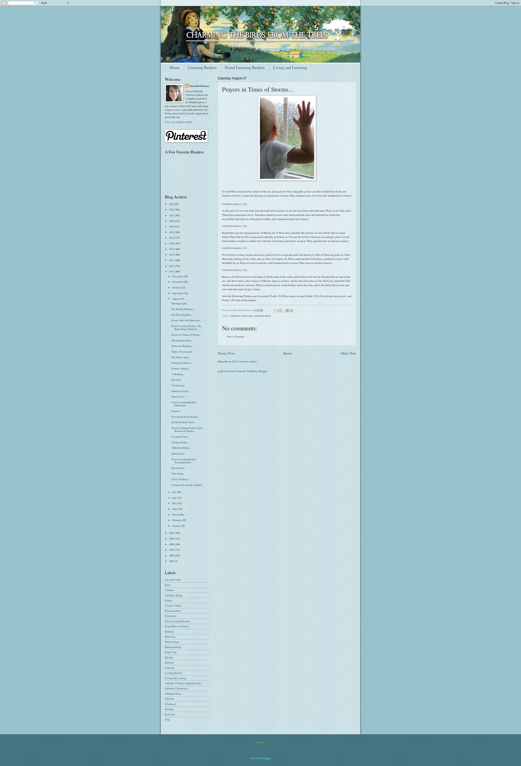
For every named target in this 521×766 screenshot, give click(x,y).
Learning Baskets (202, 67)
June (174, 497)
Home (175, 67)
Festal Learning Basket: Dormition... (184, 403)
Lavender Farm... (180, 436)
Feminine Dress (173, 611)
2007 (172, 550)
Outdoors (169, 698)
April (175, 509)
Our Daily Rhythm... (182, 315)
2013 (172, 260)
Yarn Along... (178, 473)
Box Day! (176, 379)
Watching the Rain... (182, 340)
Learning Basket (173, 673)
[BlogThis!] (280, 310)
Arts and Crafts (173, 579)
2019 (172, 226)
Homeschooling (173, 647)
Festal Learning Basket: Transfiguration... (184, 460)
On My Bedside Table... (183, 422)
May (174, 503)
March (176, 514)
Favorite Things (173, 605)
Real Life (170, 714)
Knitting (169, 662)
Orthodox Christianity (242, 316)
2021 (172, 215)
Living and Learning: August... (187, 485)
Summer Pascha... (180, 391)
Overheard (170, 704)
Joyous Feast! (178, 396)
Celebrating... (178, 385)
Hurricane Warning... (182, 346)
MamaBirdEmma (199, 86)
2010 (172, 533)
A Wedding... (178, 374)
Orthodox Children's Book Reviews (183, 683)
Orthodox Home (262, 316)
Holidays (169, 631)
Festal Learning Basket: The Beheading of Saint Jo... (186, 327)
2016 (172, 243)
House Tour (171, 652)
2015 (172, 249)
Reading (169, 709)
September (178, 293)
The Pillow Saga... (180, 357)
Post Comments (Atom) (244, 361)
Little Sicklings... (180, 479)
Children (169, 590)
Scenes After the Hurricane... (186, 320)
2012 (172, 266)
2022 (172, 209)
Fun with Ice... (178, 468)
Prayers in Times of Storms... (186, 335)
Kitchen (169, 657)
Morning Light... (179, 303)
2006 (172, 555)
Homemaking (172, 642)
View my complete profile (178, 122)
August (176, 298)
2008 (172, 544)
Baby (167, 585)
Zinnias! (175, 411)
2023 (172, 204)
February (177, 520)
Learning (169, 668)
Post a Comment (235, 336)
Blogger (267, 758)
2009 (172, 538)
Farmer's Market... (180, 368)
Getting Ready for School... (185, 417)
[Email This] (276, 310)
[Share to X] (284, 310)
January (176, 526)
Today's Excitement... (182, 351)
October (176, 287)
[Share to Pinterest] (291, 310)
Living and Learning (290, 67)
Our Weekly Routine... (183, 309)
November (178, 282)
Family (168, 600)
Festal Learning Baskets (245, 67)
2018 (172, 232)
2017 (172, 237)
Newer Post (226, 353)
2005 (172, 561)
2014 (172, 254)
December (178, 276)
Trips (167, 719)
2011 (172, 271)
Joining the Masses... (182, 363)
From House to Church (176, 626)
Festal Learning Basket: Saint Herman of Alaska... (187, 429)
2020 (172, 221)
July (174, 492)
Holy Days (170, 636)
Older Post (348, 353)
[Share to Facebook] (288, 310)
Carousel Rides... (180, 442)
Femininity (170, 616)
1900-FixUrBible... (181, 448)
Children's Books (174, 595)
